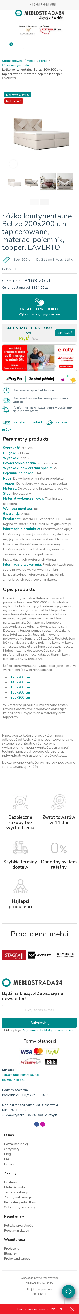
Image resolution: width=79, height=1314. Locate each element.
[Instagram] (42, 1124)
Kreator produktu (39, 311)
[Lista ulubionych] (24, 46)
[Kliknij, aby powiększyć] (13, 164)
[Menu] (69, 46)
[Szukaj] (54, 46)
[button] (10, 130)
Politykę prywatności (56, 1030)
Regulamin (30, 1030)
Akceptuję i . (39, 1030)
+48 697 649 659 (42, 4)
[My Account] (39, 46)
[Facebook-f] (36, 1124)
